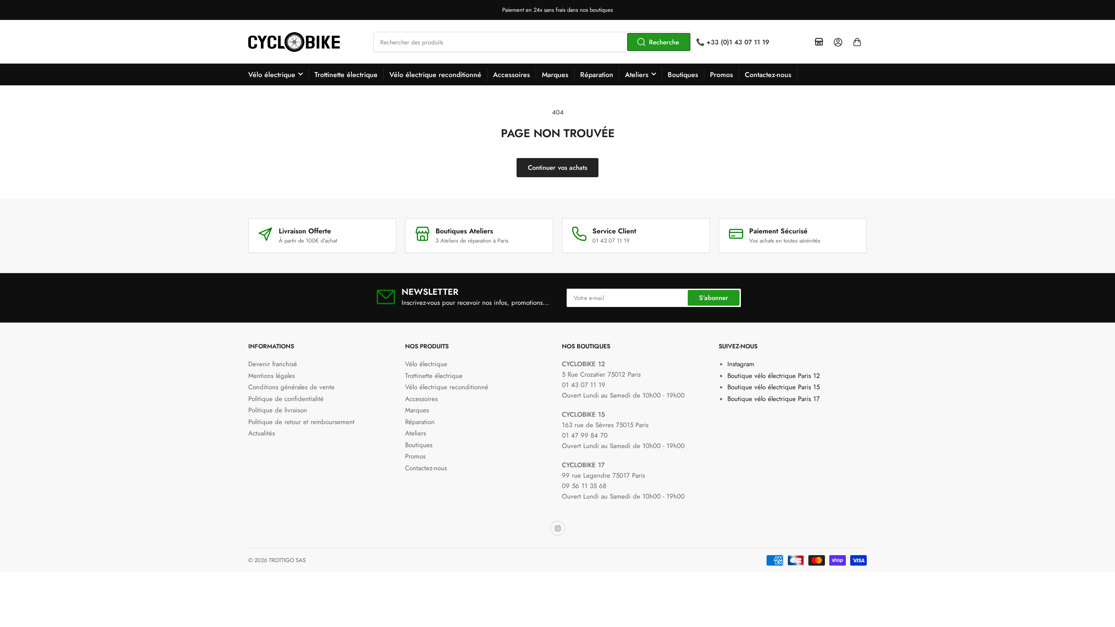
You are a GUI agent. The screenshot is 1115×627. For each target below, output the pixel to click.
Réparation (596, 75)
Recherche (664, 42)
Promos (721, 75)
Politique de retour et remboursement (301, 422)
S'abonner (713, 298)
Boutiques (683, 75)
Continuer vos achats (557, 167)
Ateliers (637, 75)
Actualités (261, 433)
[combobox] (532, 42)
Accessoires (511, 75)
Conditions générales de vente (291, 387)
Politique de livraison (277, 410)
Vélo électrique (271, 75)
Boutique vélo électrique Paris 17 (773, 399)
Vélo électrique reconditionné (435, 75)
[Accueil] (818, 42)
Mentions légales (271, 376)
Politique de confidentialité (286, 399)
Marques (555, 75)
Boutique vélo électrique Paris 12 (773, 376)
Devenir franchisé (272, 364)
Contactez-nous (768, 75)
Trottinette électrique (346, 75)
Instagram (740, 364)
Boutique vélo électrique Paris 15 (773, 387)
